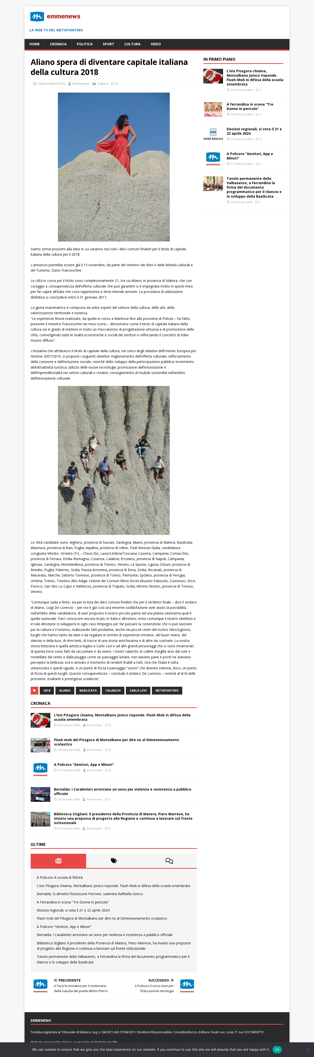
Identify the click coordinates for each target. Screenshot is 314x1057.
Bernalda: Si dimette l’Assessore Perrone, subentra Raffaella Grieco (90, 893)
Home (34, 44)
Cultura (132, 44)
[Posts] (58, 861)
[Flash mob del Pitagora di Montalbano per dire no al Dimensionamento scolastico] (40, 749)
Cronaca (58, 44)
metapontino (167, 690)
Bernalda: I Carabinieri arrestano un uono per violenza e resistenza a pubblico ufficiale (122, 791)
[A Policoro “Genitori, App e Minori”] (40, 774)
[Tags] (114, 861)
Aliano (65, 690)
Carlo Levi (138, 690)
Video (156, 44)
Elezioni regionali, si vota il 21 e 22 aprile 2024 (73, 910)
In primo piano (219, 59)
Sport (108, 44)
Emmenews (80, 83)
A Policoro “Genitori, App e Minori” (84, 764)
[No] (307, 1049)
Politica (85, 44)
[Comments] (169, 861)
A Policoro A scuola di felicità (60, 877)
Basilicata (88, 690)
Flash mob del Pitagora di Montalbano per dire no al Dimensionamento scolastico (116, 741)
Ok (277, 1049)
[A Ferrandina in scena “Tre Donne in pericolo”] (213, 114)
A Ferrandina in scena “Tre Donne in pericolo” (73, 902)
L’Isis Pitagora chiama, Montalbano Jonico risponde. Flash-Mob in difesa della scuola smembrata (122, 717)
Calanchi (113, 690)
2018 (46, 690)
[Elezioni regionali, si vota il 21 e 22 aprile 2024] (213, 138)
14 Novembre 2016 (51, 83)
